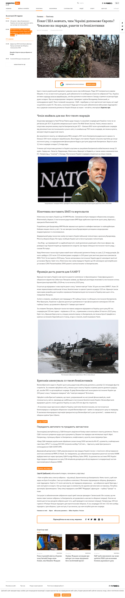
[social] (102, 3)
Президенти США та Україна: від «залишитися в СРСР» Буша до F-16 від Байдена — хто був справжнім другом (21, 32)
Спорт (92, 8)
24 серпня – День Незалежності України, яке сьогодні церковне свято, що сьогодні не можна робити (21, 23)
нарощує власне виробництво (55, 96)
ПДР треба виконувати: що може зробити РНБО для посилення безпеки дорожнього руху (106, 558)
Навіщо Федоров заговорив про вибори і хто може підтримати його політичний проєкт (77, 558)
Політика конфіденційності (55, 586)
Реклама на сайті (11, 586)
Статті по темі (42, 530)
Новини (8, 8)
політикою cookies (117, 590)
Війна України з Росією (76, 510)
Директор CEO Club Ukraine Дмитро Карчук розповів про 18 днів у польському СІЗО (21, 46)
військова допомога (60, 510)
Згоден (57, 595)
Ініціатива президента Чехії (48, 121)
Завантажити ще (19, 64)
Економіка (53, 8)
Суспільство (68, 8)
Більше (116, 8)
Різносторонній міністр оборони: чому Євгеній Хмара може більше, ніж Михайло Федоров (49, 558)
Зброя (51, 510)
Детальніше (66, 595)
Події (81, 8)
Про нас (22, 586)
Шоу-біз (104, 8)
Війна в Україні (23, 8)
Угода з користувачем (36, 586)
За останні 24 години (14, 16)
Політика (39, 8)
